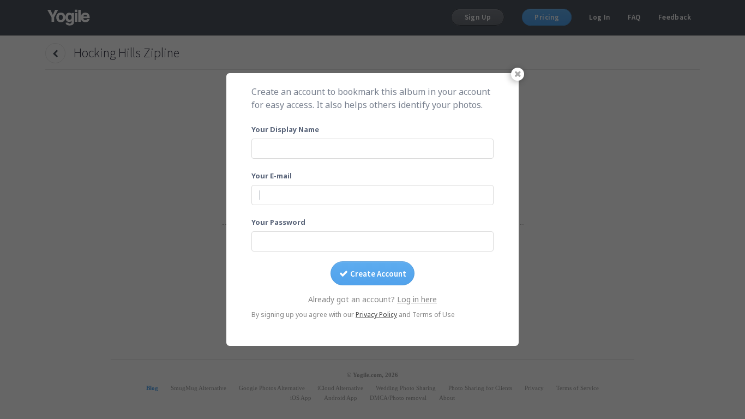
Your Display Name (285, 129)
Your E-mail (271, 176)
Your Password (278, 222)
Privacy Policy (376, 314)
